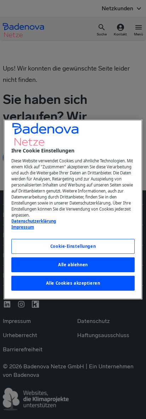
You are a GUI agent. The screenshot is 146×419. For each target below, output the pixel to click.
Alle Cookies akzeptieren (73, 283)
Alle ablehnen (73, 264)
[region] (73, 209)
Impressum (22, 227)
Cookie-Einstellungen (73, 246)
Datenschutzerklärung (33, 221)
